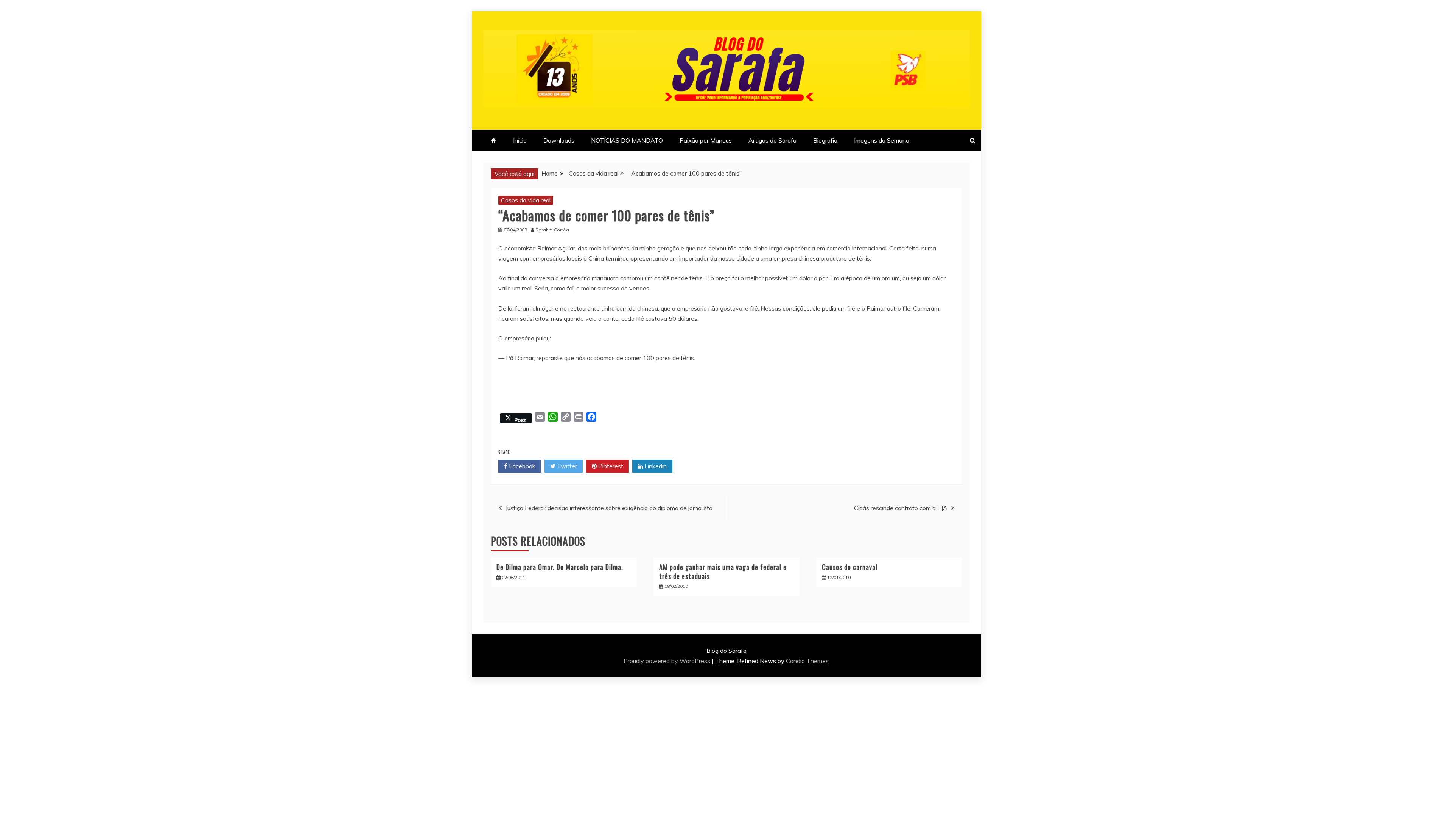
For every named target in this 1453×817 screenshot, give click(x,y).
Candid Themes (807, 661)
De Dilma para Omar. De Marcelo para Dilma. (559, 567)
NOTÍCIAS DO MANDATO (627, 140)
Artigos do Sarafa (772, 140)
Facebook (521, 466)
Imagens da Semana (881, 140)
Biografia (825, 140)
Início (520, 140)
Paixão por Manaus (706, 140)
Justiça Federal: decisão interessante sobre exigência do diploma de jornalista (609, 508)
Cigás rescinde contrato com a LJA (900, 508)
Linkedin (655, 466)
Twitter (566, 466)
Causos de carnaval (849, 567)
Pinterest (610, 466)
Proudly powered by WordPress (668, 661)
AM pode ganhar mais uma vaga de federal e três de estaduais (723, 571)
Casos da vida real (526, 200)
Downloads (558, 140)
